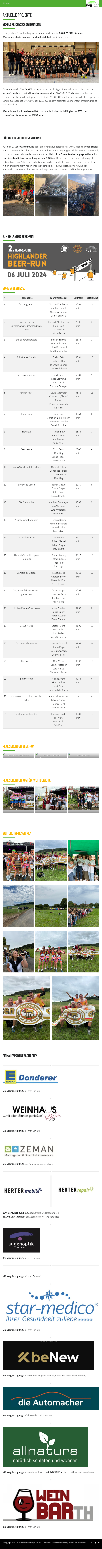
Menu (8, 3)
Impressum (82, 1543)
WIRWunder (38, 115)
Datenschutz (72, 1543)
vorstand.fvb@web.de (59, 1543)
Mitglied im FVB (73, 111)
